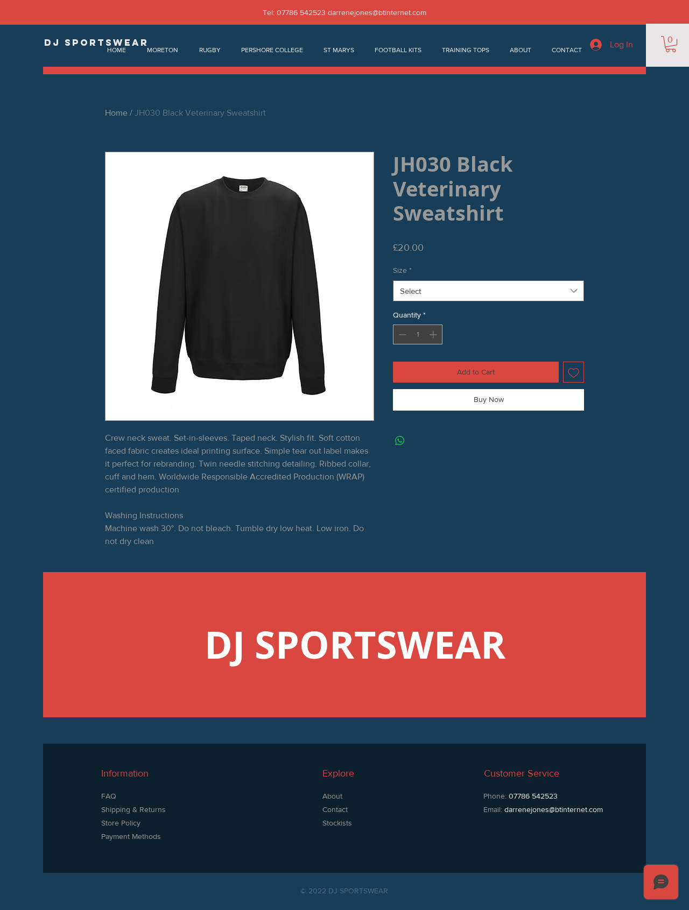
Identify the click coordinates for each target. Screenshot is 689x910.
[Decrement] (401, 334)
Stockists (337, 823)
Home (116, 112)
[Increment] (434, 334)
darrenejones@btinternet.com (377, 12)
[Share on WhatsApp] (399, 440)
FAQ (108, 796)
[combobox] (488, 290)
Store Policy (122, 823)
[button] (670, 44)
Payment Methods (131, 836)
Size (402, 270)
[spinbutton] (417, 334)
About (332, 796)
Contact (335, 809)
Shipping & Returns (133, 809)
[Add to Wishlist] (573, 372)
